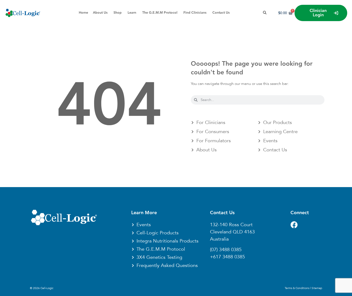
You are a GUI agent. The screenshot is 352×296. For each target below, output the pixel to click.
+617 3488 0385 (227, 257)
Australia (219, 239)
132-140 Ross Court (231, 225)
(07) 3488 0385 (226, 250)
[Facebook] (294, 224)
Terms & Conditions (297, 288)
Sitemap (317, 288)
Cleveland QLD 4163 (232, 232)
